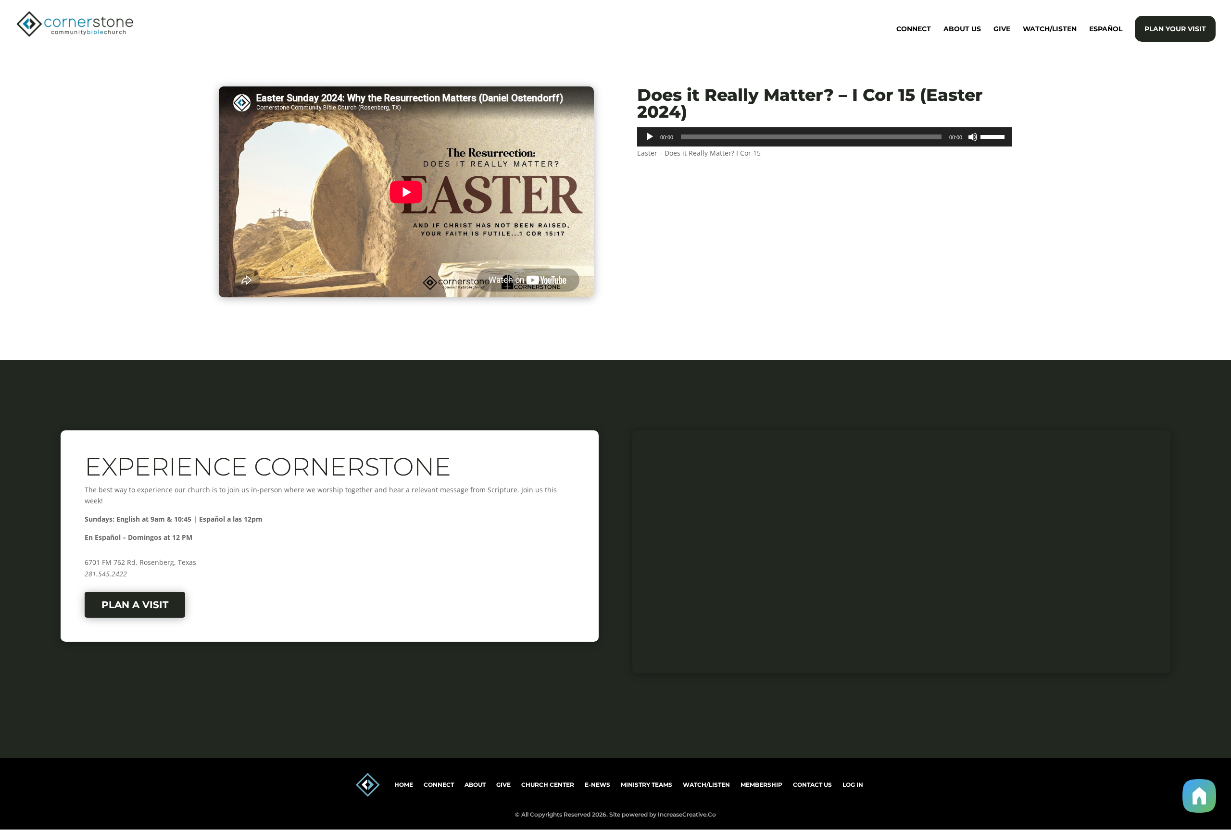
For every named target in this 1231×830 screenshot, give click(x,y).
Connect (913, 29)
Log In (852, 784)
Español (1105, 29)
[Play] (649, 137)
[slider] (993, 136)
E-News (597, 784)
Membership (761, 784)
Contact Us (812, 784)
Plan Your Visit (1175, 28)
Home (403, 784)
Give (1001, 29)
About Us (962, 29)
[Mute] (973, 137)
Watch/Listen (1050, 29)
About (475, 784)
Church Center (547, 784)
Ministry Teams (646, 784)
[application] (824, 136)
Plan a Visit (134, 604)
